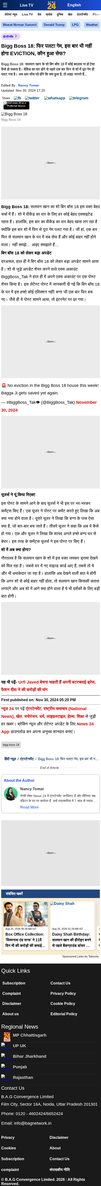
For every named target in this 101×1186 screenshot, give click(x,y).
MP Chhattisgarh (30, 1035)
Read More (29, 807)
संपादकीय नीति (60, 1170)
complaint (10, 1170)
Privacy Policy (63, 993)
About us (10, 1014)
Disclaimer (11, 1004)
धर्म (41, 716)
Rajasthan (23, 1077)
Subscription (13, 983)
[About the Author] (11, 794)
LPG (75, 25)
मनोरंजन (30, 716)
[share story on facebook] (17, 98)
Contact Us (60, 983)
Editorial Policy (63, 1014)
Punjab (20, 1067)
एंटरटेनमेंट (82, 14)
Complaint (11, 993)
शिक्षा (80, 716)
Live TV (26, 5)
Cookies (8, 1148)
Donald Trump (54, 25)
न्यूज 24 (8, 708)
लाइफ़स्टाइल (56, 716)
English (74, 5)
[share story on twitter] (32, 98)
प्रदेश (49, 14)
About (55, 1148)
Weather (92, 25)
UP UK (19, 1045)
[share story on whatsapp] (54, 98)
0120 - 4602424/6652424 (39, 1113)
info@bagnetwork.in (32, 1123)
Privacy (8, 1137)
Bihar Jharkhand (29, 1056)
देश (39, 14)
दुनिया (60, 14)
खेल (70, 14)
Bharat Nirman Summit (19, 25)
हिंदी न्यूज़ (10, 759)
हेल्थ (71, 716)
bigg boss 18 (11, 745)
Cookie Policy (62, 1004)
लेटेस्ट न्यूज (11, 14)
